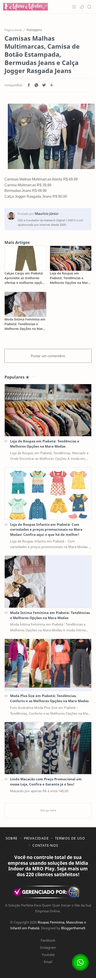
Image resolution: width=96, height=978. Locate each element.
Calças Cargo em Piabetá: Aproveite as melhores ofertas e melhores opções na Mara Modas (24, 278)
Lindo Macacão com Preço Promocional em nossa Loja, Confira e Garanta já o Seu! (46, 781)
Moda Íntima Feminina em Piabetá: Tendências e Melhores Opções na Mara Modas (24, 324)
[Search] (89, 6)
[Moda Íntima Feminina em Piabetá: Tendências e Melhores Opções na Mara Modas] (25, 304)
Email (48, 961)
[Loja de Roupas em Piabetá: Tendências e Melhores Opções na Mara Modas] (71, 258)
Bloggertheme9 (73, 928)
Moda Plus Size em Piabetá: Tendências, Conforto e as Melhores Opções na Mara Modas (49, 698)
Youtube (48, 954)
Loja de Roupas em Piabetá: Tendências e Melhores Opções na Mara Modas (70, 278)
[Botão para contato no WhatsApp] (80, 962)
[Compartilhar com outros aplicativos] (51, 85)
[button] (81, 6)
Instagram (48, 947)
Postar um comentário (48, 356)
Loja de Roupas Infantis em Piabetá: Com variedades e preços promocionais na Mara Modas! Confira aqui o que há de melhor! (46, 529)
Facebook (48, 940)
